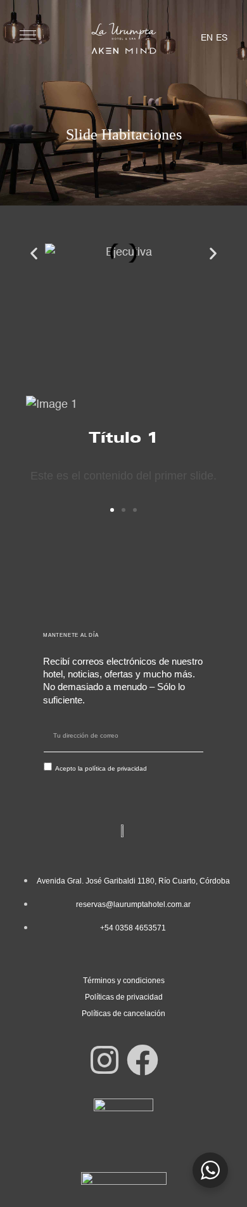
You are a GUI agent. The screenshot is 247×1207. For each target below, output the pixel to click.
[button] (34, 253)
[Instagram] (104, 1060)
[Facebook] (142, 1060)
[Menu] (28, 35)
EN (207, 38)
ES (221, 38)
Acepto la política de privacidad (101, 768)
